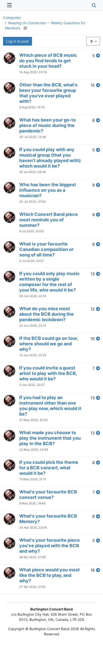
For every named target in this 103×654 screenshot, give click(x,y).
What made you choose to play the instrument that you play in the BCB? (50, 438)
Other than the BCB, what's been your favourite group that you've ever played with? (48, 93)
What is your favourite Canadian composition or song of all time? (46, 249)
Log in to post (17, 41)
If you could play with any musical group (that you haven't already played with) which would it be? (50, 158)
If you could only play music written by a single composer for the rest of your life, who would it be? (49, 282)
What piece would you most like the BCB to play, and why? (49, 575)
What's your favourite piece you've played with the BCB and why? (49, 545)
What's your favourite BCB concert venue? (48, 494)
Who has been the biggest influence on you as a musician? (47, 190)
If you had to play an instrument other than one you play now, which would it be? (50, 405)
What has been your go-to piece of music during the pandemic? (47, 125)
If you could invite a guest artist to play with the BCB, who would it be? (48, 373)
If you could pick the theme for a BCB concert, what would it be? (48, 468)
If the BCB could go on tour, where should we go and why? (48, 344)
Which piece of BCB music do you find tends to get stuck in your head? (48, 61)
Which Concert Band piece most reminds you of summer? (48, 220)
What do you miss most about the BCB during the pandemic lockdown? (46, 314)
